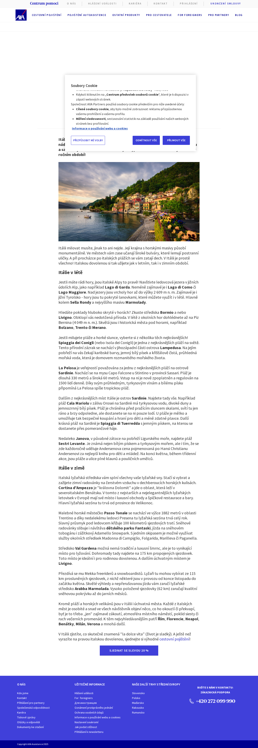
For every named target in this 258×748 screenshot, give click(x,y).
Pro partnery (218, 15)
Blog (238, 15)
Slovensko (138, 693)
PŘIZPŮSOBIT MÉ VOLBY (88, 140)
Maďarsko (138, 703)
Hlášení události (84, 693)
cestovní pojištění (174, 638)
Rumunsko (138, 712)
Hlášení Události (102, 3)
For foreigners (190, 15)
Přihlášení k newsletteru (89, 732)
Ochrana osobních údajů (89, 712)
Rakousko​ (138, 707)
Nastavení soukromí (86, 722)
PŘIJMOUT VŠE (176, 140)
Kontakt (161, 3)
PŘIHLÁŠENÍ (189, 3)
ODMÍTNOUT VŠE (146, 140)
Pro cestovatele (159, 15)
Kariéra (21, 712)
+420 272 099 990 (215, 701)
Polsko (136, 698)
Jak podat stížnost (86, 727)
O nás (71, 3)
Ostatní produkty (126, 15)
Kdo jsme (22, 693)
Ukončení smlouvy (225, 3)
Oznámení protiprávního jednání (94, 707)
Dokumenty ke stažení (30, 727)
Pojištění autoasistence (87, 15)
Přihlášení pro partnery (31, 703)
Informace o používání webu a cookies (98, 717)
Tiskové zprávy (26, 717)
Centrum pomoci (44, 3)
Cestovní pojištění (46, 15)
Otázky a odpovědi (28, 722)
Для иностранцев (86, 703)
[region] (130, 113)
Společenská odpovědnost (33, 707)
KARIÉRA (135, 3)
